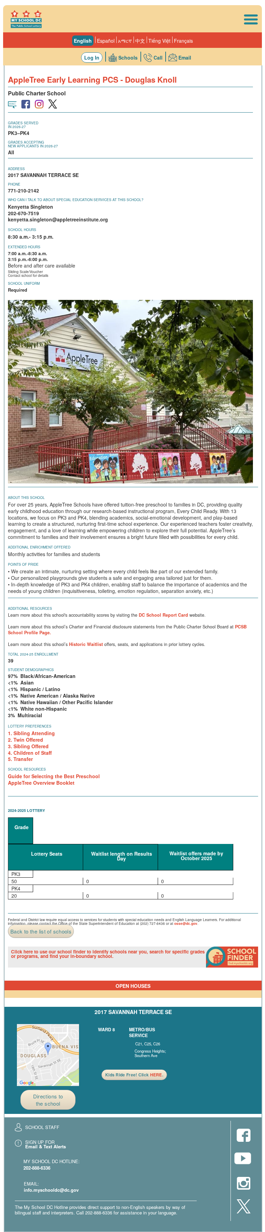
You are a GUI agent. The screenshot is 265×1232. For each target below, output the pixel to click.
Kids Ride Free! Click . (134, 1075)
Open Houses (133, 985)
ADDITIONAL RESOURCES (30, 608)
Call (158, 57)
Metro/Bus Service (142, 1032)
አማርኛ (125, 40)
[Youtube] (243, 1160)
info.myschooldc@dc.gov (51, 1190)
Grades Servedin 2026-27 (23, 125)
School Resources (27, 769)
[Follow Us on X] (243, 1207)
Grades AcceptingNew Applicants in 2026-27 (33, 144)
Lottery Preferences (29, 726)
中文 (140, 40)
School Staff (42, 1127)
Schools (128, 57)
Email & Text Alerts (45, 1146)
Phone (14, 184)
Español (106, 40)
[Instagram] (243, 1183)
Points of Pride (23, 564)
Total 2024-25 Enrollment (33, 654)
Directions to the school (48, 1100)
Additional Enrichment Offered (39, 547)
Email (184, 57)
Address (16, 168)
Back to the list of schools (40, 931)
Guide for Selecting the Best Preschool (54, 776)
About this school (26, 497)
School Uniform (24, 283)
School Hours (22, 229)
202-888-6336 (36, 1168)
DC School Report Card (163, 615)
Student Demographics (31, 669)
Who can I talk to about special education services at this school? (76, 199)
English (83, 40)
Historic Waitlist (86, 644)
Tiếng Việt (159, 40)
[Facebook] (243, 1135)
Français (183, 40)
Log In (91, 57)
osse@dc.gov (185, 923)
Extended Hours (24, 246)
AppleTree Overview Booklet (41, 782)
